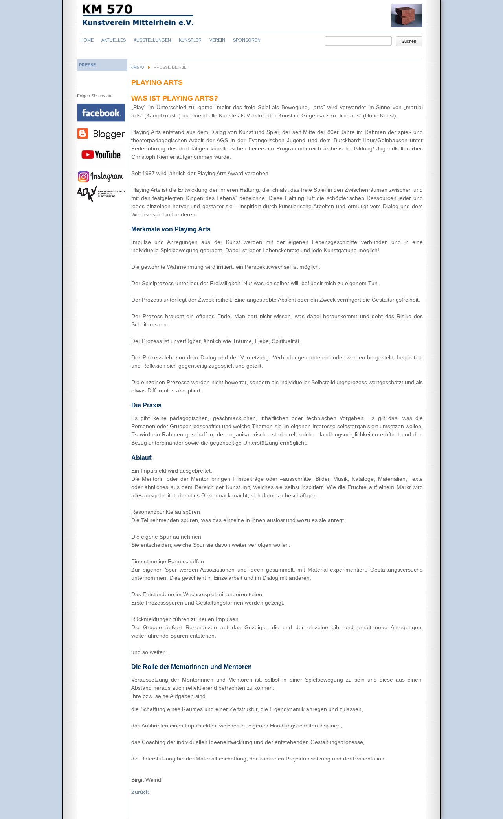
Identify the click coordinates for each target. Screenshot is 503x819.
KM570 (137, 67)
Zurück (140, 792)
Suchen (409, 41)
